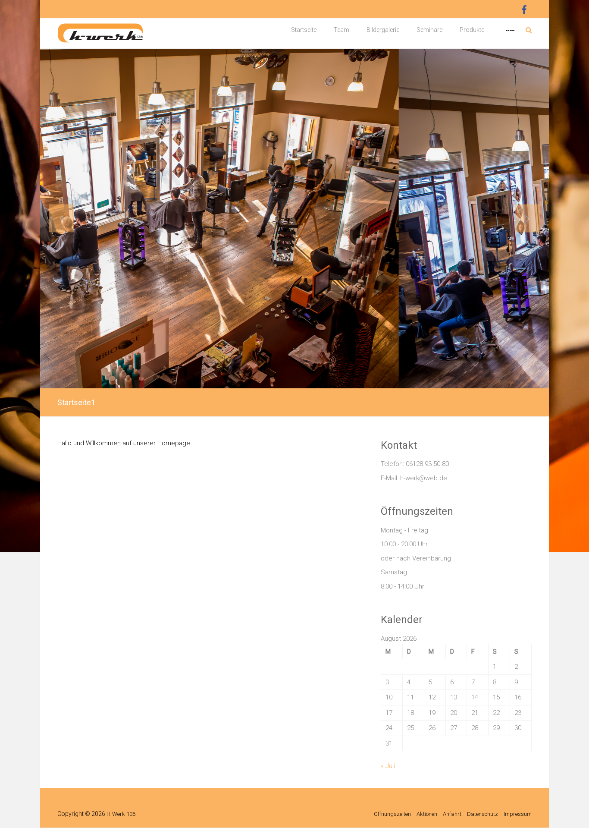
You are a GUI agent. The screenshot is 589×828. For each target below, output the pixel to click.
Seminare (429, 29)
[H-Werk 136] (100, 25)
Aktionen (427, 814)
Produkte (472, 29)
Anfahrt (452, 814)
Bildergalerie (383, 29)
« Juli (388, 766)
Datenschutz (482, 814)
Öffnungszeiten (392, 814)
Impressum (518, 814)
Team (341, 29)
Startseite (303, 29)
